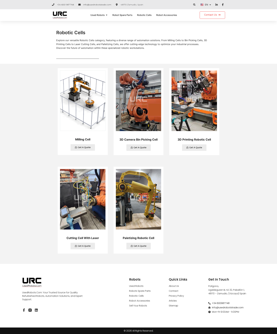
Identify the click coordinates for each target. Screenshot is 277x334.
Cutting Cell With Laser (83, 238)
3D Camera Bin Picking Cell (138, 139)
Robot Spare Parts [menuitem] (122, 15)
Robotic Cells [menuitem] (144, 15)
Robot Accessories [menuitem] (166, 15)
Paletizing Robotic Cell (138, 238)
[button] (194, 4)
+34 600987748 (221, 303)
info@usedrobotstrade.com (97, 4)
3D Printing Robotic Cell (194, 139)
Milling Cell (82, 139)
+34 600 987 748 (65, 4)
